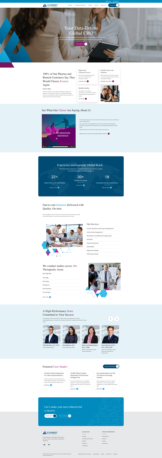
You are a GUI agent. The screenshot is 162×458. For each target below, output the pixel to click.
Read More (46, 385)
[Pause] (43, 146)
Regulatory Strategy (92, 250)
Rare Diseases (47, 288)
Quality (90, 5)
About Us (103, 5)
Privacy (102, 454)
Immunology (46, 292)
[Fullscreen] (74, 146)
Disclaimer (108, 454)
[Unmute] (72, 146)
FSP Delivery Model (92, 254)
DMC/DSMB (90, 247)
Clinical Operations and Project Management (100, 228)
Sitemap (115, 454)
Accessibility (96, 454)
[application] (59, 131)
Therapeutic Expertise (80, 5)
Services (70, 5)
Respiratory (46, 285)
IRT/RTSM (89, 239)
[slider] (58, 146)
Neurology (46, 281)
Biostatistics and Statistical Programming (99, 236)
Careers (96, 5)
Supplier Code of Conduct (84, 454)
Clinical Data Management (95, 232)
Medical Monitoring (92, 243)
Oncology (45, 278)
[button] (44, 444)
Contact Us (112, 5)
